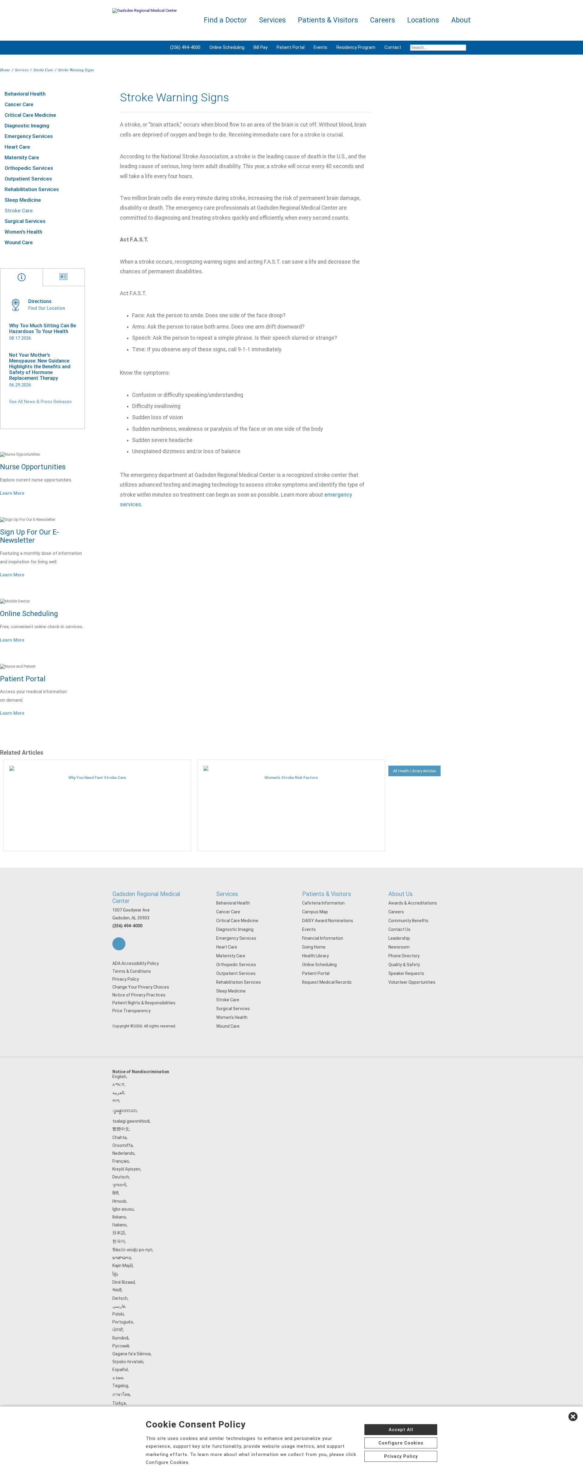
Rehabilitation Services (32, 189)
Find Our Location (46, 308)
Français (120, 1161)
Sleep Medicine (23, 200)
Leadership (399, 938)
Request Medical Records (327, 982)
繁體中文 (120, 1129)
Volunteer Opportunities (411, 982)
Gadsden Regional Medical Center (146, 898)
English (119, 1076)
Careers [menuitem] (382, 20)
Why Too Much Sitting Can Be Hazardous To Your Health (42, 328)
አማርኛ (118, 1084)
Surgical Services (25, 221)
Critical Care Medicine (30, 115)
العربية (118, 1092)
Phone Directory (404, 955)
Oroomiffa (122, 1145)
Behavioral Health (25, 94)
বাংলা (115, 1100)
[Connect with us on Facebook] (118, 943)
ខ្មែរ (115, 1274)
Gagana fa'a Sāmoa (131, 1353)
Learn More (12, 493)
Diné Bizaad (123, 1282)
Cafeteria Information (323, 903)
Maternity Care (22, 157)
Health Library (315, 955)
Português (122, 1322)
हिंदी (115, 1193)
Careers (396, 911)
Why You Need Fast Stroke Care (97, 777)
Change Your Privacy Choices (140, 987)
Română (120, 1338)
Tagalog (120, 1385)
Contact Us (399, 929)
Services (22, 69)
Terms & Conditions (131, 971)
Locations (423, 20)
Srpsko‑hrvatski (127, 1361)
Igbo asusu (123, 1209)
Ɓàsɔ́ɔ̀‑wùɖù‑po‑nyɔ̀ (132, 1249)
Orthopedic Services (29, 168)
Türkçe (119, 1403)
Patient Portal (291, 47)
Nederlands (123, 1153)
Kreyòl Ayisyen (126, 1169)
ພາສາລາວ (121, 1257)
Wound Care (19, 242)
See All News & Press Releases (40, 401)
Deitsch (120, 1298)
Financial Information (322, 938)
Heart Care (17, 147)
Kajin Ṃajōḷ (122, 1265)
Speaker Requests (406, 973)
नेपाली (116, 1290)
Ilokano (119, 1217)
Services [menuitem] (272, 20)
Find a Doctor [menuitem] (225, 20)
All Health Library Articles (414, 771)
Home (5, 69)
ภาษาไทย (121, 1394)
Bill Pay (261, 47)
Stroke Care (43, 69)
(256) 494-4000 (185, 47)
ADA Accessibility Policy (135, 963)
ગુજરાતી (119, 1184)
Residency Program (355, 47)
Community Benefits (408, 920)
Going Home (314, 947)
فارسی (118, 1306)
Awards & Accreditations (412, 903)
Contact (392, 47)
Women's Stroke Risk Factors (291, 777)
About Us (400, 894)
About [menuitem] (461, 20)
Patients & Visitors (326, 894)
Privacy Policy (125, 979)
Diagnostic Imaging (27, 126)
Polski (118, 1314)
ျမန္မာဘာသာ (124, 1110)
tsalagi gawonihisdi (131, 1121)
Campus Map (315, 911)
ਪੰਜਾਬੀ (117, 1329)
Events (320, 47)
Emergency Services (29, 136)
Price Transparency (131, 1010)
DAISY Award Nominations (327, 920)
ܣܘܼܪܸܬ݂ (117, 1377)
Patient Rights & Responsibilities (144, 1002)
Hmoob (119, 1201)
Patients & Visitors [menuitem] (328, 20)
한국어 (118, 1241)
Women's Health (23, 232)
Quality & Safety (404, 964)
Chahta (119, 1137)
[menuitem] (438, 48)
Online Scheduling (227, 47)
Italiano (119, 1224)
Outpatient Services (28, 179)
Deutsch (120, 1177)
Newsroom (399, 947)
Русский (120, 1345)
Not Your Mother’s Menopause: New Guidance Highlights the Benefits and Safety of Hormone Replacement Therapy (39, 366)
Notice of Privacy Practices (138, 995)
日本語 (118, 1232)
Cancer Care (19, 104)
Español (120, 1369)
